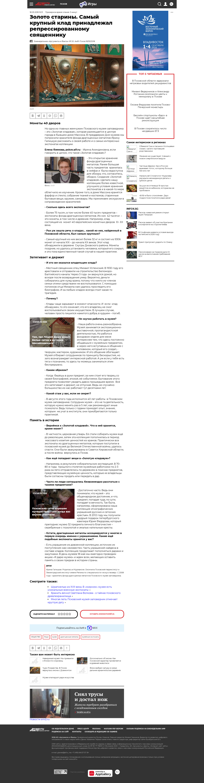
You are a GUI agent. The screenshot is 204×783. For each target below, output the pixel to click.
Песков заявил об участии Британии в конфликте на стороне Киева (155, 223)
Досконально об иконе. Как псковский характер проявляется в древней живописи (105, 660)
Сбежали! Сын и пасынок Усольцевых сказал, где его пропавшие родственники (156, 148)
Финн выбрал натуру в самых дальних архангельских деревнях (105, 669)
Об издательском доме (63, 729)
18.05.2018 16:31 (36, 12)
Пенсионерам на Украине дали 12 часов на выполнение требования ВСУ (154, 254)
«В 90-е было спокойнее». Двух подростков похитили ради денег (155, 196)
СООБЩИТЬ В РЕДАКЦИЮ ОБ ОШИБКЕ (101, 732)
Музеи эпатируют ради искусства (58, 677)
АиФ (32, 109)
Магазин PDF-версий (113, 729)
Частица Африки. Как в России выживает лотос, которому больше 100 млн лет (155, 168)
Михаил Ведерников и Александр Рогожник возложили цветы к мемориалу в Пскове (150, 94)
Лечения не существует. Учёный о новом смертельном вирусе (155, 157)
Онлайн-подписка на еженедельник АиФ (145, 729)
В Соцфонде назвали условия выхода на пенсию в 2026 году (155, 233)
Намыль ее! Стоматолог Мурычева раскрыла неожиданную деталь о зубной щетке (155, 178)
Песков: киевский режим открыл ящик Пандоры (153, 214)
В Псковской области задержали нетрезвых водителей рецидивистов (150, 82)
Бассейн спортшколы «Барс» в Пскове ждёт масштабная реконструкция (150, 118)
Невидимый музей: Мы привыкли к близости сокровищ (58, 659)
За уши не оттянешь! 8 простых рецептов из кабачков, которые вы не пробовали (156, 188)
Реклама (96, 729)
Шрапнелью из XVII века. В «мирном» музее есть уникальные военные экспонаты (80, 588)
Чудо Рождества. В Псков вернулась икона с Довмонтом (57, 669)
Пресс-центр (83, 729)
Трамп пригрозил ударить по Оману (155, 242)
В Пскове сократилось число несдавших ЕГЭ (150, 129)
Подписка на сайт (60, 732)
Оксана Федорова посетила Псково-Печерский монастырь (150, 106)
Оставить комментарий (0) (102, 614)
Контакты (76, 732)
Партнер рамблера (77, 772)
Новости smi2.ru (40, 719)
